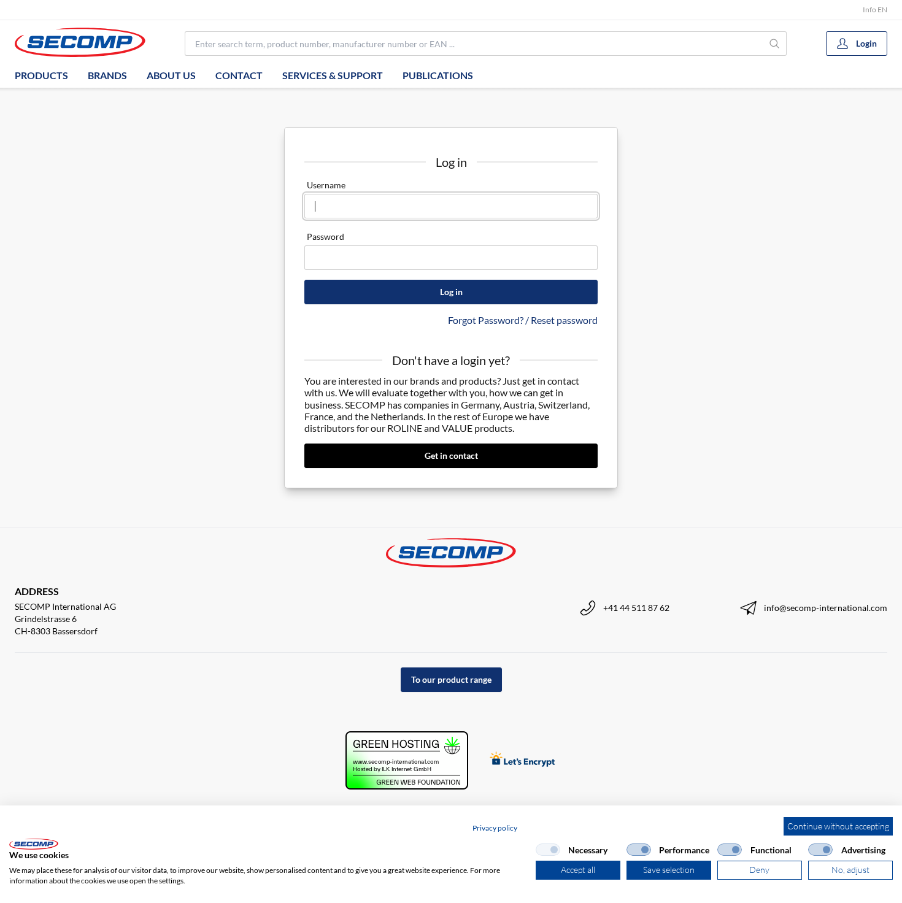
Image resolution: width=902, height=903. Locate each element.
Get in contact (451, 455)
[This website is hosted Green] (406, 760)
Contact (239, 75)
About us (171, 75)
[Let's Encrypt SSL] (522, 760)
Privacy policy (494, 827)
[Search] (775, 43)
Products (41, 75)
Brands (107, 75)
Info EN (875, 9)
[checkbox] (548, 849)
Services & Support (332, 75)
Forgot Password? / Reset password (523, 320)
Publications (438, 75)
